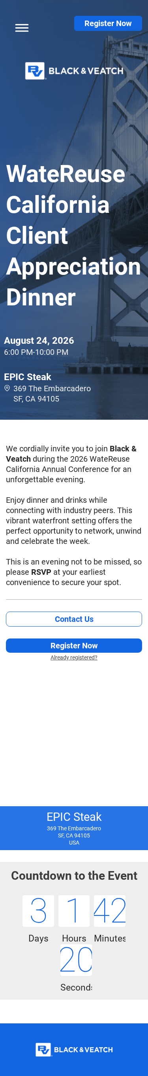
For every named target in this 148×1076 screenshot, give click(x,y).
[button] (19, 26)
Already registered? (74, 657)
